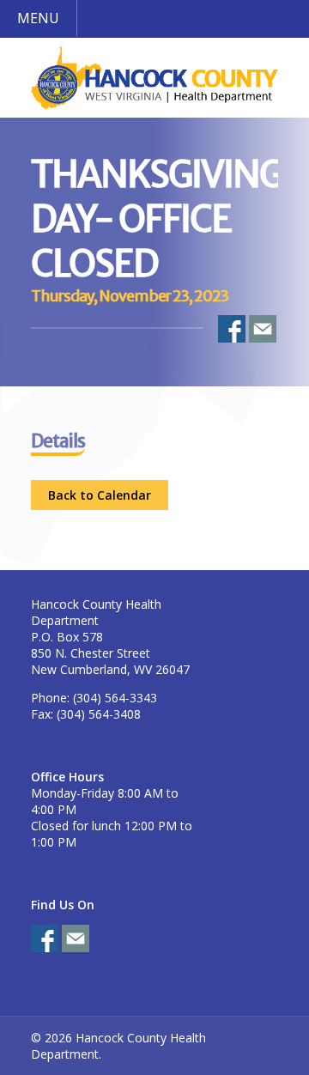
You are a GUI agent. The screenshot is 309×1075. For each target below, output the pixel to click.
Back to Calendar (99, 495)
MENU (38, 18)
